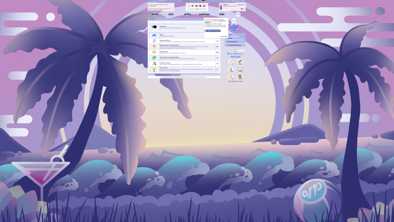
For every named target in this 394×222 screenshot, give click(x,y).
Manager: (183, 1)
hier (209, 23)
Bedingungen (193, 77)
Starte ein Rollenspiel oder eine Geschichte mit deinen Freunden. (177, 58)
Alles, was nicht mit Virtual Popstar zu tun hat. (172, 27)
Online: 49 (172, 1)
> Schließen (223, 36)
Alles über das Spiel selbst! (167, 35)
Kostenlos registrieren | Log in (234, 1)
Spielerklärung (184, 77)
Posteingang (152, 1)
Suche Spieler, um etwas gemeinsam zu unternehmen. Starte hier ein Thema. (181, 63)
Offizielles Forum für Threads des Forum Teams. (173, 52)
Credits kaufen (202, 77)
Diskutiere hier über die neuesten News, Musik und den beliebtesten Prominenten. (182, 41)
